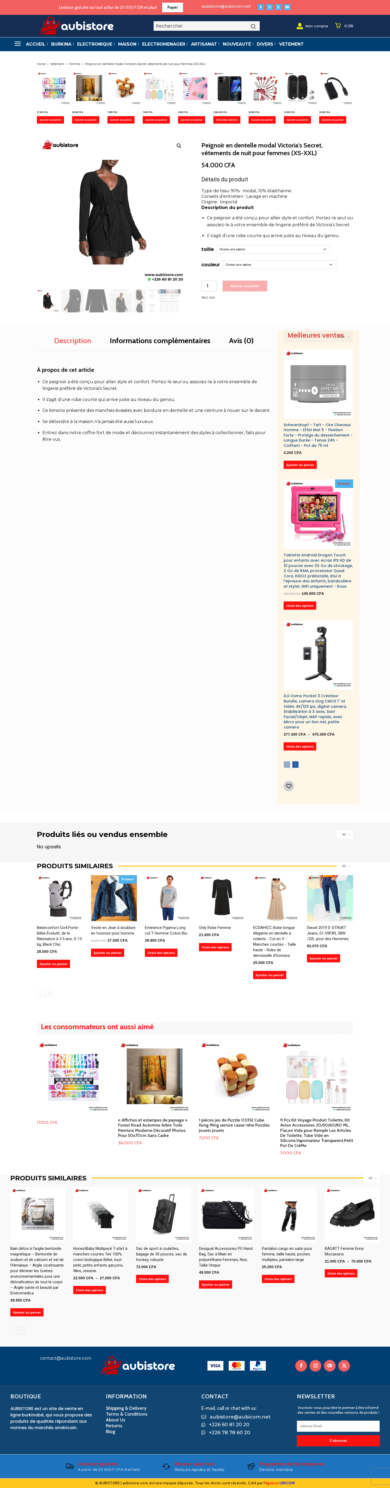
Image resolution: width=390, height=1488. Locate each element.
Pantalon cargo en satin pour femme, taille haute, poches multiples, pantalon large (287, 1254)
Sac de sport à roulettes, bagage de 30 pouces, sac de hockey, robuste (161, 1254)
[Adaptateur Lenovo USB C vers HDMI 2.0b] (336, 89)
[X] (278, 7)
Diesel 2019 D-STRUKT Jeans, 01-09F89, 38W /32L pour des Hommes (328, 933)
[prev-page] (287, 764)
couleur (210, 264)
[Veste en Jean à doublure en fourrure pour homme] (114, 898)
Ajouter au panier (50, 119)
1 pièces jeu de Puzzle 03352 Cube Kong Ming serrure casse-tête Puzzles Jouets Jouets (234, 1125)
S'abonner (338, 1440)
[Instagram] (269, 7)
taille (207, 249)
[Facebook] (261, 7)
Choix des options (227, 119)
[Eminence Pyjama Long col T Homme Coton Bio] (168, 898)
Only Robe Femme (215, 927)
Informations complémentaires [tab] (160, 340)
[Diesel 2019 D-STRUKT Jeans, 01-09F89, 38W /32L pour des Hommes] (330, 898)
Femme (74, 64)
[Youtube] (287, 7)
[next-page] (295, 764)
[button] (179, 146)
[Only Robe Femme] (222, 898)
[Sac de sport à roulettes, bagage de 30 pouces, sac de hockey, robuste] (163, 1214)
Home (41, 64)
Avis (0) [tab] (241, 340)
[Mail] (330, 1366)
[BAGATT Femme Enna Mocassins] (352, 1214)
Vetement (57, 64)
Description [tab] (72, 340)
